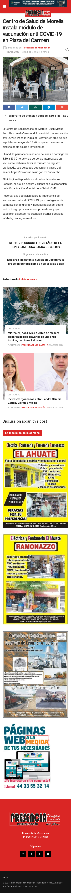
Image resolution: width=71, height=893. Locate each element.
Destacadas (14, 329)
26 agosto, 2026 (56, 345)
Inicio (5, 877)
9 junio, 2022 (13, 52)
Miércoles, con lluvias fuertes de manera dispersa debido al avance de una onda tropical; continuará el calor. (33, 336)
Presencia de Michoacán (36, 47)
